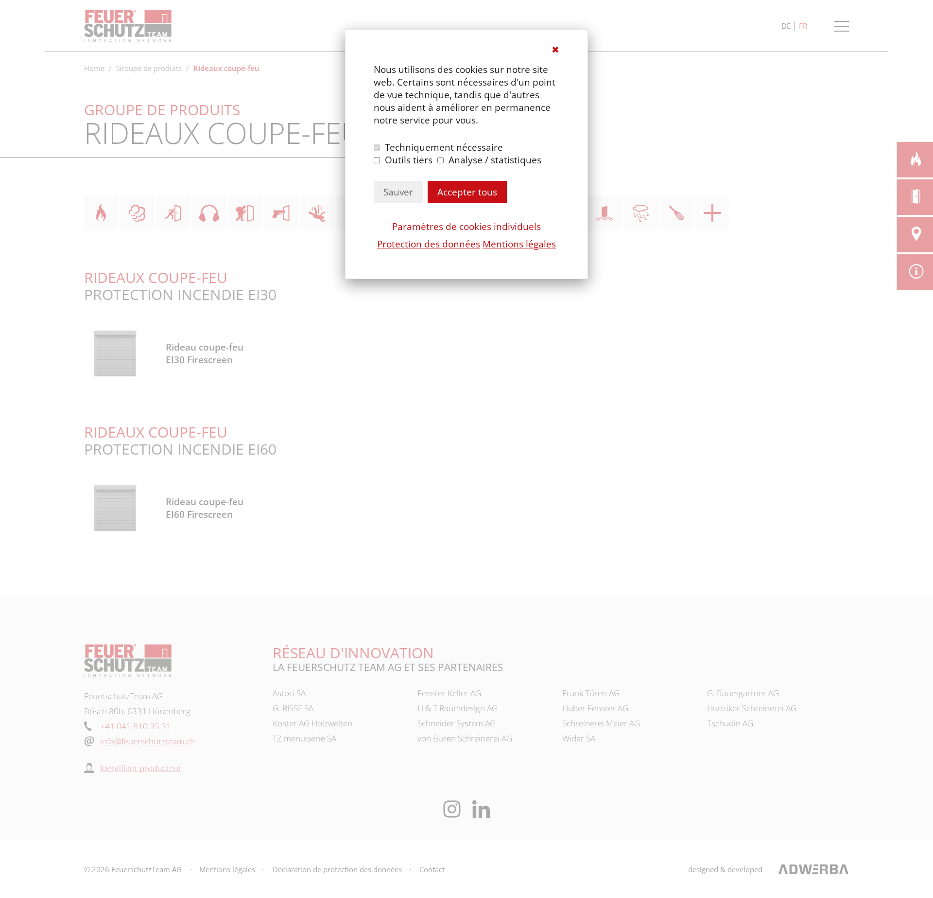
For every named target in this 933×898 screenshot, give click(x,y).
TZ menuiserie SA (304, 738)
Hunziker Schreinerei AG (751, 708)
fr (803, 26)
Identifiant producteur (141, 768)
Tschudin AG (730, 723)
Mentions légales (519, 244)
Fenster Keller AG (449, 693)
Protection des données (428, 244)
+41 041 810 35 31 (135, 726)
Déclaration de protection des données (337, 869)
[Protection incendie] (101, 213)
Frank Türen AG (591, 693)
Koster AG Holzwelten (312, 723)
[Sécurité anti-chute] (317, 213)
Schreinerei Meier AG (601, 723)
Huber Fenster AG (595, 708)
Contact (432, 869)
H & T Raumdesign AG (457, 708)
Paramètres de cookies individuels (466, 226)
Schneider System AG (456, 723)
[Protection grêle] (640, 213)
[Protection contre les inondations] (604, 213)
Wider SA (578, 738)
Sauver (398, 192)
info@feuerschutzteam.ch (147, 741)
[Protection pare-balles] (281, 213)
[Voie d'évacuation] (173, 213)
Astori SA (289, 693)
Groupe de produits (149, 68)
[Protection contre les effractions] (245, 213)
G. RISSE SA (293, 708)
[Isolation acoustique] (209, 213)
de (786, 26)
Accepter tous (467, 192)
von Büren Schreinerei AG (464, 738)
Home (94, 68)
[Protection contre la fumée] (137, 213)
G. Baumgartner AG (743, 693)
